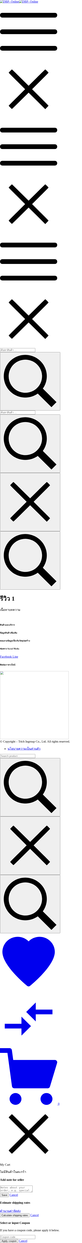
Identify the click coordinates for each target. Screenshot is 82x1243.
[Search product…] (30, 904)
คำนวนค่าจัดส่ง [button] (10, 1211)
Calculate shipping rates (15, 1215)
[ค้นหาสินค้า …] (30, 560)
